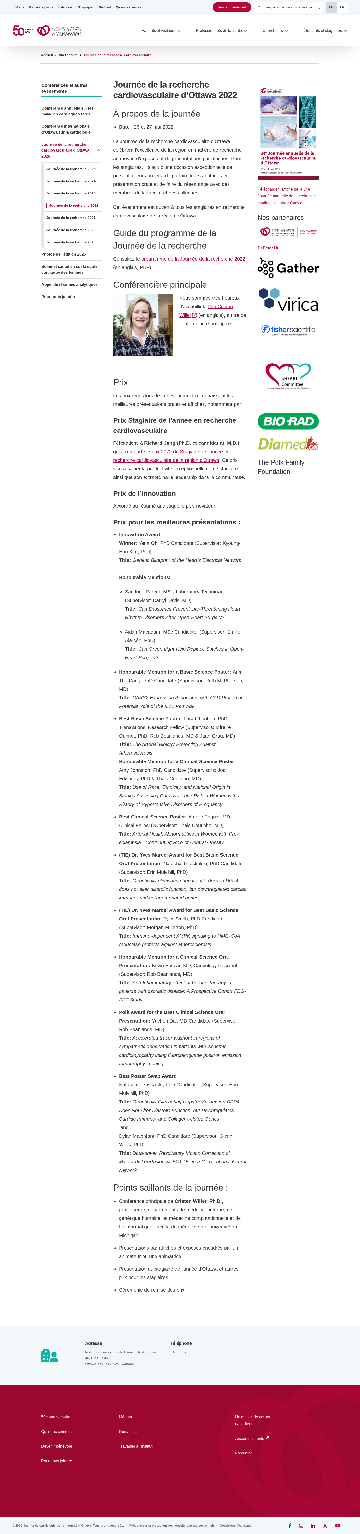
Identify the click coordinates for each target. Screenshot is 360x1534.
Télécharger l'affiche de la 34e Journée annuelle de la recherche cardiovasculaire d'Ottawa (287, 196)
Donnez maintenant (232, 7)
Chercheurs (68, 55)
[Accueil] (49, 31)
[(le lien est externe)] (290, 1525)
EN (331, 7)
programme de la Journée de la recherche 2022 (193, 258)
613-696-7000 (181, 1352)
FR (342, 7)
